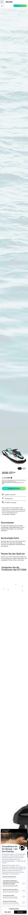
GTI (2, 6)
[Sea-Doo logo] (9, 2)
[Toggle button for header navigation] (2, 2)
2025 (24, 468)
